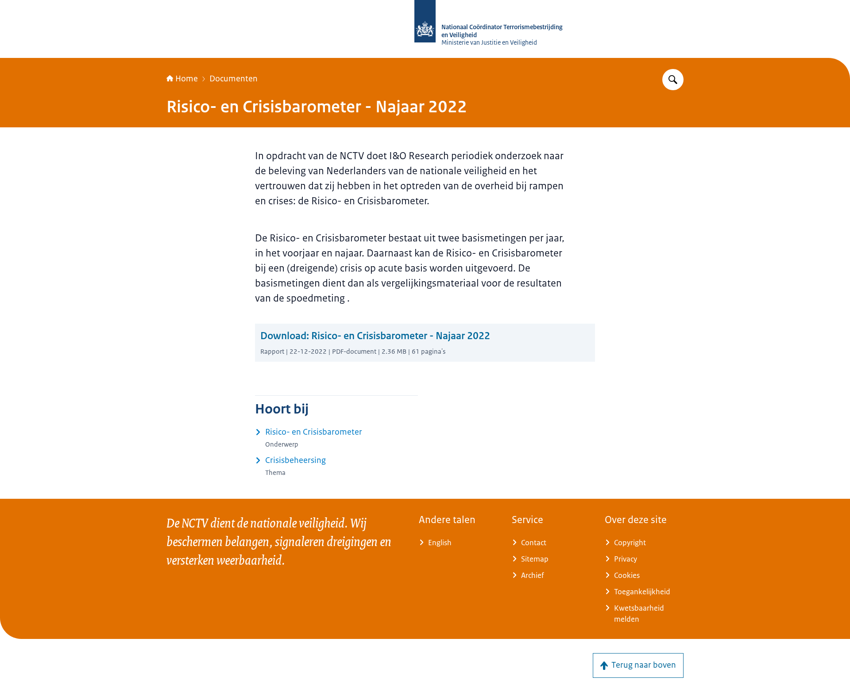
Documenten (233, 78)
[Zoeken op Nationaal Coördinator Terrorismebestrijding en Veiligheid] (673, 79)
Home (186, 78)
